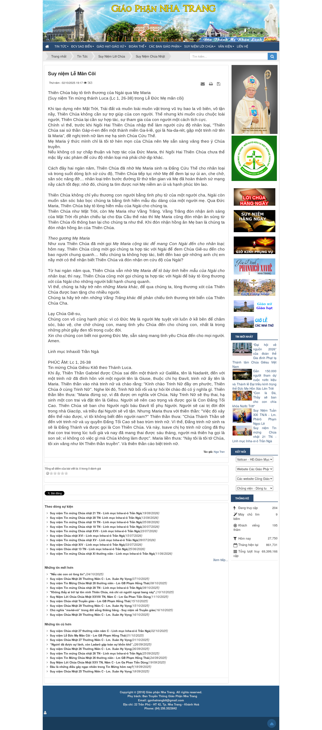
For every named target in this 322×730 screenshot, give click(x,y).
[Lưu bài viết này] (219, 83)
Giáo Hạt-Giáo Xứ (110, 46)
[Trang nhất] (47, 46)
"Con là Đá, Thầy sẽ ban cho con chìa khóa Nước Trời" (254, 399)
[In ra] (211, 83)
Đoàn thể (136, 46)
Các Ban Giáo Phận (164, 46)
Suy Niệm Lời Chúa (199, 46)
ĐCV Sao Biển (81, 46)
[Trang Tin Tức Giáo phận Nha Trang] (161, 20)
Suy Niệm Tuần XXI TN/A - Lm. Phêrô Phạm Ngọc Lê (264, 417)
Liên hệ (242, 46)
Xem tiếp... (220, 560)
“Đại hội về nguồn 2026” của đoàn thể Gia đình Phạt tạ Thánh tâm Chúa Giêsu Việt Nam (254, 355)
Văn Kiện (225, 46)
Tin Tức (61, 46)
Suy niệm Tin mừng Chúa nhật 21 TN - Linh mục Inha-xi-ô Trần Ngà (254, 434)
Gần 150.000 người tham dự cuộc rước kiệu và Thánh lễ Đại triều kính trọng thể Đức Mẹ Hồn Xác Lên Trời (254, 380)
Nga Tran (219, 451)
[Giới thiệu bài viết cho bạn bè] (203, 83)
